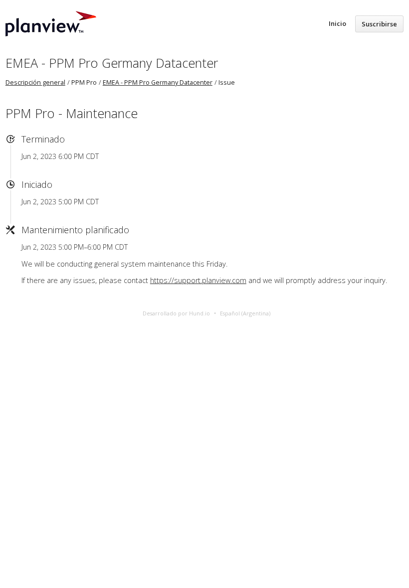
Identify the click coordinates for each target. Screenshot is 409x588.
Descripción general (35, 82)
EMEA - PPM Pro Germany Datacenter (111, 62)
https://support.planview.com (198, 280)
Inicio (337, 23)
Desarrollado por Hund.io (176, 313)
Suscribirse (379, 23)
